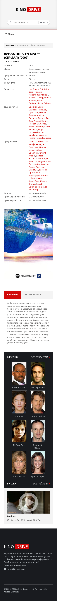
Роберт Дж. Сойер (37, 123)
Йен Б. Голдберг (43, 138)
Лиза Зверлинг (36, 126)
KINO (28, 9)
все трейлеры (40, 483)
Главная (10, 45)
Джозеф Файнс (38, 387)
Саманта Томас (36, 141)
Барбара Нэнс (36, 109)
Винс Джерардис (34, 174)
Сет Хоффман (36, 134)
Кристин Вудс (37, 476)
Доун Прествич (36, 146)
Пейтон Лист (19, 445)
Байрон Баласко (37, 117)
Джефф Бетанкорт (38, 188)
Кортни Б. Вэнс (19, 387)
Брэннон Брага (36, 106)
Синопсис (12, 294)
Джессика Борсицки (37, 168)
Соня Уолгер (19, 476)
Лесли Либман (44, 103)
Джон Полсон (35, 91)
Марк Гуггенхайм (36, 131)
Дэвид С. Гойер (36, 97)
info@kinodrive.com (17, 569)
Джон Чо (19, 416)
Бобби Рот (45, 89)
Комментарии (33, 294)
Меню (10, 34)
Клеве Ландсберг (35, 180)
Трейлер (11, 516)
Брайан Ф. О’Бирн (38, 446)
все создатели (39, 357)
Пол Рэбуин (39, 161)
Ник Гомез (34, 89)
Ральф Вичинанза (35, 185)
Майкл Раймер (36, 102)
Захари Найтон (37, 416)
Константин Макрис (38, 94)
